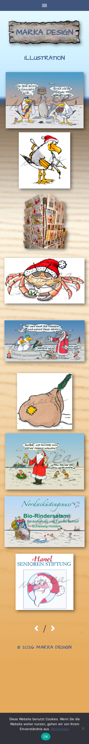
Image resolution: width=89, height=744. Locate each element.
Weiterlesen (60, 729)
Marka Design (44, 32)
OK (46, 737)
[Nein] (82, 728)
